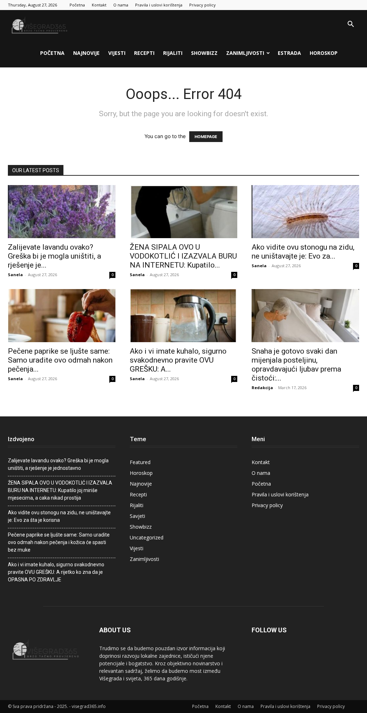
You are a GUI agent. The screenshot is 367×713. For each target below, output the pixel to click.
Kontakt (99, 5)
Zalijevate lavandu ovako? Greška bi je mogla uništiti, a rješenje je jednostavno (58, 464)
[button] (350, 25)
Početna (77, 5)
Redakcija (262, 387)
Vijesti (116, 52)
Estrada (289, 52)
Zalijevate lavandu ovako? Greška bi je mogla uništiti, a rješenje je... (54, 256)
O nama (120, 5)
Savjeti (137, 516)
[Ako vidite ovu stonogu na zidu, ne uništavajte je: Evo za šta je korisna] (305, 211)
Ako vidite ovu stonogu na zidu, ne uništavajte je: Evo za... (303, 251)
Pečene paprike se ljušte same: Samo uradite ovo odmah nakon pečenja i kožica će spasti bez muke (59, 542)
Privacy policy (202, 5)
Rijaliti (172, 52)
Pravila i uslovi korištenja (158, 5)
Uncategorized (146, 537)
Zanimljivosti (245, 52)
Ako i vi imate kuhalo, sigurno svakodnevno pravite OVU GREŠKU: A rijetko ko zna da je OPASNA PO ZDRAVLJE (56, 572)
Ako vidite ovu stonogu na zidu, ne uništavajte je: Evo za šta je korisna (59, 516)
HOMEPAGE (206, 136)
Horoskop (324, 52)
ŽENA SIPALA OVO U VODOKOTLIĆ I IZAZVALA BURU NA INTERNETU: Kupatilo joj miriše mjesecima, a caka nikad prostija (60, 490)
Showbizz (204, 52)
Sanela (15, 274)
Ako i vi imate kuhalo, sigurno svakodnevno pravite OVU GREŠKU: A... (178, 360)
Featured (140, 462)
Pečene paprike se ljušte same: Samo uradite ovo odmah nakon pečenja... (60, 360)
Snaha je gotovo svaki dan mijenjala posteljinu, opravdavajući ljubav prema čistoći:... (296, 364)
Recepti (144, 52)
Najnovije (86, 52)
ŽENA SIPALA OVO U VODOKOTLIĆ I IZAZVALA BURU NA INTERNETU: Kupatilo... (183, 256)
